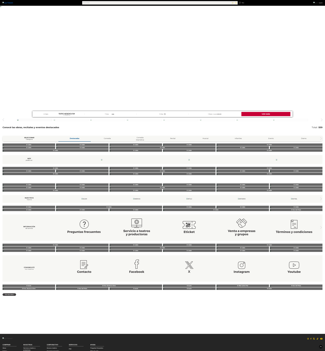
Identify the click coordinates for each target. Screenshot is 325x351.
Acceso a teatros (52, 348)
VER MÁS (266, 114)
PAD (70, 349)
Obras (4, 348)
